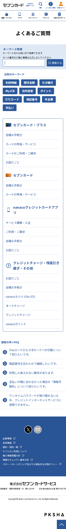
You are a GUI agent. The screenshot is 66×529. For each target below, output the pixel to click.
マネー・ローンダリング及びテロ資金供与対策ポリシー (30, 464)
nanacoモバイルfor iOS (20, 296)
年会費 (49, 99)
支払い (10, 108)
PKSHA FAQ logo (54, 514)
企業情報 (7, 438)
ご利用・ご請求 (15, 232)
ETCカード (12, 99)
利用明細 (11, 82)
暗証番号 (31, 99)
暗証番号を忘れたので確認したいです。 (33, 363)
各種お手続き (14, 135)
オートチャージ (15, 306)
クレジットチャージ (18, 315)
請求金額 (29, 82)
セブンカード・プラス (29, 124)
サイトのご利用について (15, 451)
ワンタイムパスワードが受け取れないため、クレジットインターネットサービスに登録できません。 (35, 400)
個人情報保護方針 (11, 455)
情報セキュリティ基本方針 (16, 459)
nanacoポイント (16, 324)
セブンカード (23, 175)
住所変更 (27, 91)
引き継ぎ (47, 82)
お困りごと (12, 162)
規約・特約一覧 (10, 447)
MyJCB (10, 91)
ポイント (45, 91)
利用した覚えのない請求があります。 (32, 373)
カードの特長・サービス (21, 144)
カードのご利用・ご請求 (21, 153)
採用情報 (7, 442)
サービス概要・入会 (18, 223)
